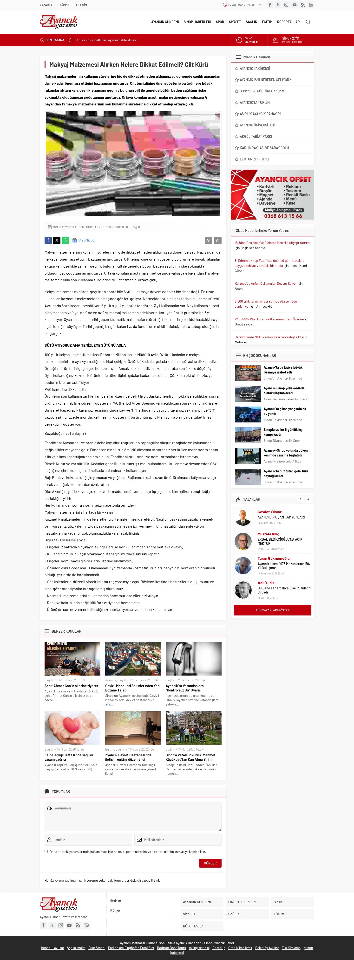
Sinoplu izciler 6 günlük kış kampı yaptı (283, 432)
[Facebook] (270, 4)
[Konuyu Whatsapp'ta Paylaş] (65, 240)
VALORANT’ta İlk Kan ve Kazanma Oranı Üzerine (269, 319)
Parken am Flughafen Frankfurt (131, 948)
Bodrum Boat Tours (171, 948)
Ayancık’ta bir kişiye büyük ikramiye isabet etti (283, 369)
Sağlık (49, 680)
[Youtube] (294, 4)
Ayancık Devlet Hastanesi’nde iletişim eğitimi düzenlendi (128, 757)
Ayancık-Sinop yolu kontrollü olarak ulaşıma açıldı (285, 390)
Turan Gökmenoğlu (274, 558)
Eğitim (109, 749)
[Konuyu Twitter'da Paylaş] (56, 240)
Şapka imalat (76, 948)
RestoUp (218, 948)
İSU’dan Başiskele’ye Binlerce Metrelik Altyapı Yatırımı (272, 243)
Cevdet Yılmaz (270, 511)
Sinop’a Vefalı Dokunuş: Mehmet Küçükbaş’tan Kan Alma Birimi (191, 757)
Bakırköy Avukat (267, 948)
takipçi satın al (199, 948)
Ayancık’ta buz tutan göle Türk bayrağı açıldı (286, 473)
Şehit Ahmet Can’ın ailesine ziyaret (71, 686)
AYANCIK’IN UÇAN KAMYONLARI (281, 517)
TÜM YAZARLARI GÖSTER (273, 610)
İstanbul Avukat (52, 948)
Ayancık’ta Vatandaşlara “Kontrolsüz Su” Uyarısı (185, 688)
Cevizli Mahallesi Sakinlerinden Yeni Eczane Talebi (132, 688)
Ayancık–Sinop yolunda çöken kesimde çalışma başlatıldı (286, 452)
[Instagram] (286, 4)
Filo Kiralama (291, 948)
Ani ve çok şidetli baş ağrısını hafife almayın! (107, 40)
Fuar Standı (96, 948)
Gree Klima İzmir (240, 948)
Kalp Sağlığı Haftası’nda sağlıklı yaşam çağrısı (69, 757)
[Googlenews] (311, 4)
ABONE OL (87, 240)
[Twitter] (278, 4)
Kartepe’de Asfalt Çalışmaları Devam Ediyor (266, 283)
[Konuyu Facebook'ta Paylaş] (48, 240)
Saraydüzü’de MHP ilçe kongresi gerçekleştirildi (268, 337)
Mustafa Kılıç (268, 534)
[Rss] (302, 4)
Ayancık (110, 680)
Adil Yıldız (266, 582)
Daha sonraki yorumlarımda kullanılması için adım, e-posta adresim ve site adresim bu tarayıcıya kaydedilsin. (128, 851)
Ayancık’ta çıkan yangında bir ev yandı (285, 411)
